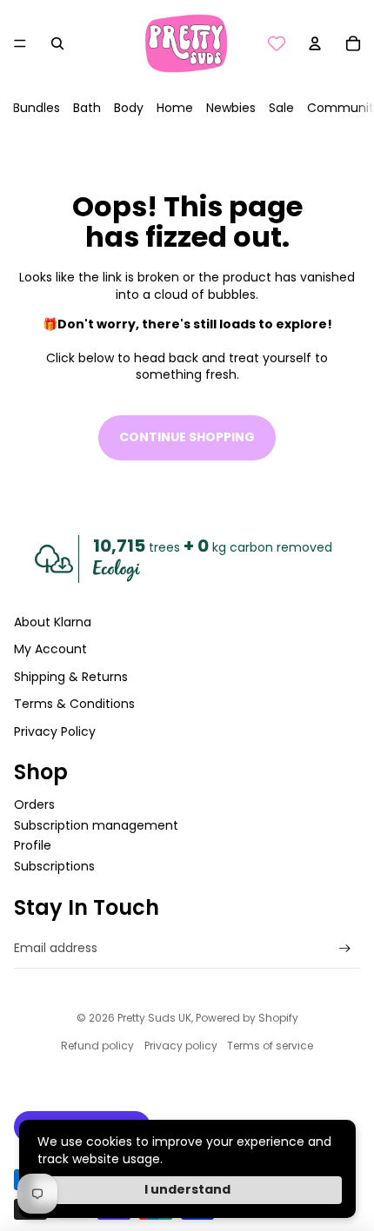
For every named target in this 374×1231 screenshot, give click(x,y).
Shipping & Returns (71, 676)
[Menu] (20, 43)
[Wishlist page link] (276, 43)
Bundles (36, 107)
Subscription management (96, 825)
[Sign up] (345, 948)
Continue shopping (187, 437)
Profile (32, 845)
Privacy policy (180, 1045)
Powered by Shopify (247, 1017)
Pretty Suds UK (154, 1017)
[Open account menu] (315, 43)
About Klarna (52, 622)
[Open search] (57, 43)
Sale (281, 107)
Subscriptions (54, 866)
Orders (34, 804)
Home (175, 107)
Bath (87, 107)
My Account (50, 649)
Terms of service (270, 1045)
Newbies (231, 107)
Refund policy (97, 1045)
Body (129, 107)
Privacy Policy (55, 731)
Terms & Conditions (74, 703)
